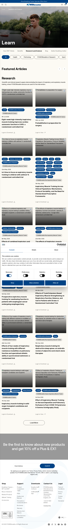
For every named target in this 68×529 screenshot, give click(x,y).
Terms (31, 471)
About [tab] (56, 250)
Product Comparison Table (20, 488)
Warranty (19, 508)
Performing (27, 57)
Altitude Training (6, 497)
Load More (34, 423)
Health (15, 57)
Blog (46, 51)
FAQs (18, 493)
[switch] (25, 275)
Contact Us (47, 506)
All (5, 57)
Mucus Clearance (7, 491)
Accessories (5, 500)
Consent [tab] (11, 250)
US (65, 517)
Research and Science (34, 51)
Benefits (20, 51)
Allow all (55, 283)
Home (3, 9)
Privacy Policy (38, 471)
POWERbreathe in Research (46, 57)
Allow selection (34, 283)
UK (62, 517)
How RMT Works (8, 51)
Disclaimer (61, 501)
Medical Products (7, 494)
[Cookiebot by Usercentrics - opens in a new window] (58, 244)
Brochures (20, 505)
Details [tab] (34, 250)
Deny (12, 283)
